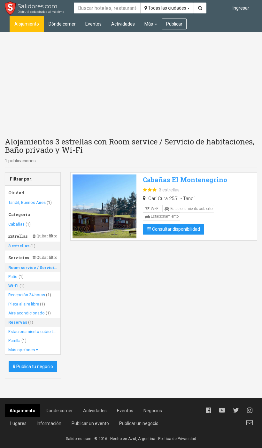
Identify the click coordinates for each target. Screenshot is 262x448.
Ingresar (241, 8)
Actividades (123, 24)
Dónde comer (62, 24)
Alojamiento (26, 24)
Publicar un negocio (138, 423)
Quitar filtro (46, 236)
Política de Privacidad (177, 438)
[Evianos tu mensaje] (249, 422)
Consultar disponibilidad (175, 229)
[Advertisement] (131, 83)
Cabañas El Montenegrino (185, 179)
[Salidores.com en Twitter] (236, 410)
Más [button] (149, 24)
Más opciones (22, 349)
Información (49, 423)
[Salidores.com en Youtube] (222, 410)
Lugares (18, 423)
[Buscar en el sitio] (200, 8)
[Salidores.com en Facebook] (208, 410)
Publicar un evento (90, 423)
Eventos (93, 24)
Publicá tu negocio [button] (34, 366)
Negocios (152, 410)
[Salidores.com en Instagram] (249, 410)
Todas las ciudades (167, 8)
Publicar (174, 24)
